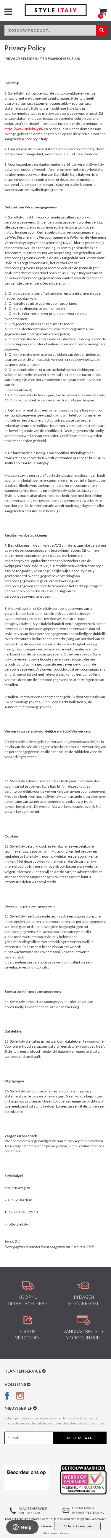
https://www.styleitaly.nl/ (23, 129)
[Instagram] (20, 1397)
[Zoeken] (101, 30)
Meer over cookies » (56, 1533)
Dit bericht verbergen (77, 1526)
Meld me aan (80, 1438)
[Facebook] (7, 1397)
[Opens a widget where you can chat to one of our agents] (22, 1527)
